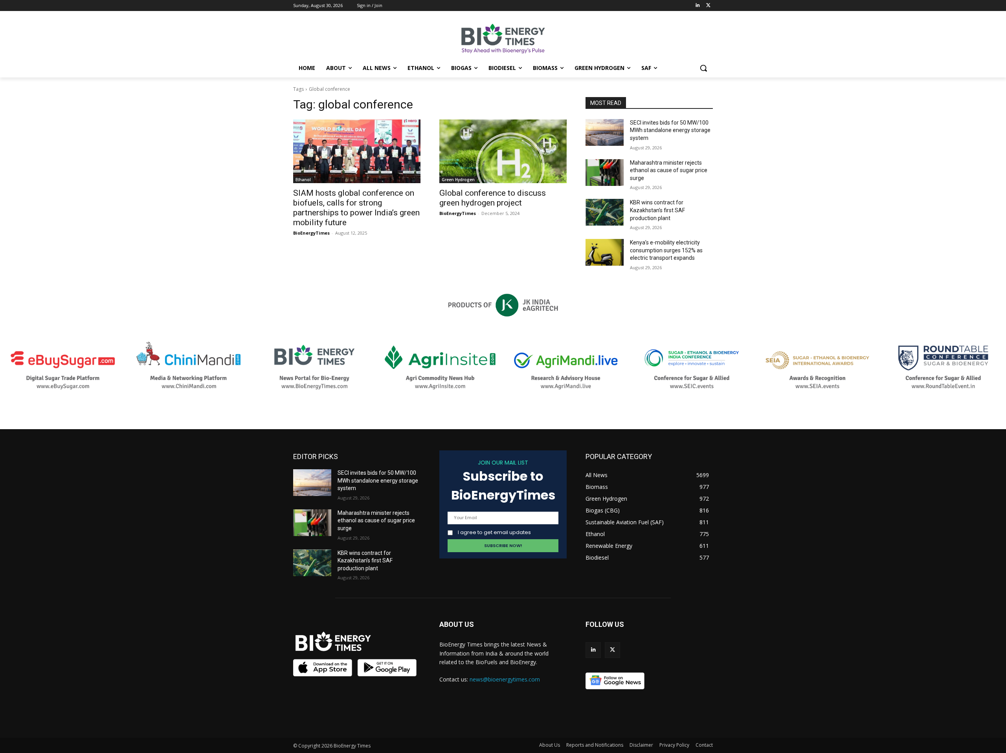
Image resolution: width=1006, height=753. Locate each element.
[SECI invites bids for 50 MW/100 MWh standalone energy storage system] (605, 132)
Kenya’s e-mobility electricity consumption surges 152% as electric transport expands (666, 250)
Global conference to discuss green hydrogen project (492, 198)
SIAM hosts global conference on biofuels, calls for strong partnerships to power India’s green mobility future (356, 207)
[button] (703, 68)
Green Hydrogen (458, 179)
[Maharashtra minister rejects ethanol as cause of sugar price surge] (605, 172)
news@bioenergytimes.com (505, 679)
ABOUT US (456, 624)
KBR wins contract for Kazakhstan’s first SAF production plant (657, 210)
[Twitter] (708, 5)
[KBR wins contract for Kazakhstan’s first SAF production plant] (605, 212)
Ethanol (303, 179)
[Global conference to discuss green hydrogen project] (503, 151)
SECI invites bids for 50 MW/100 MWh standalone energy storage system (670, 130)
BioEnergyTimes (311, 233)
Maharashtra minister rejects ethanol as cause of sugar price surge (668, 170)
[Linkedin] (697, 5)
